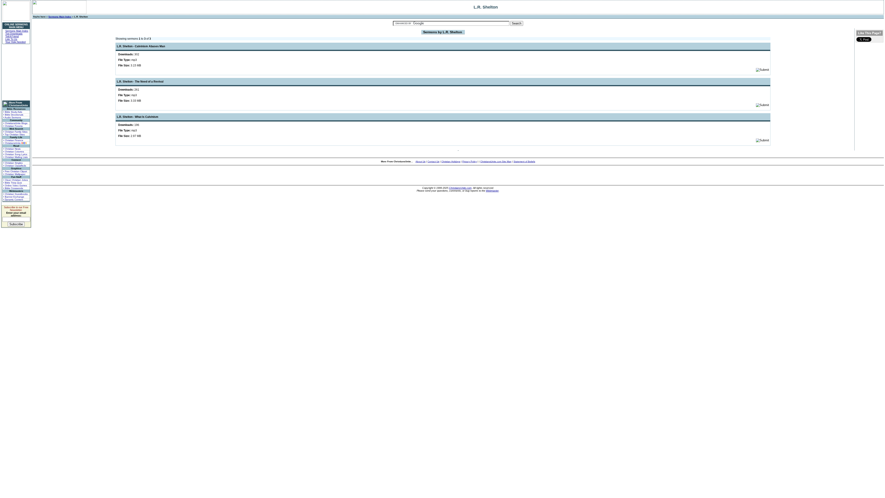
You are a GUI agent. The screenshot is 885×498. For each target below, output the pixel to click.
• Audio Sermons (12, 117)
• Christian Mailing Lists (15, 157)
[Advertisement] (16, 72)
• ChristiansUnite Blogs (15, 123)
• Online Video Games (15, 185)
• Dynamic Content (13, 199)
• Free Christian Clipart (15, 171)
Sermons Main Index (16, 31)
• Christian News (12, 149)
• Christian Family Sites (15, 131)
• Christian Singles (13, 163)
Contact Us (433, 161)
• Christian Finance (13, 140)
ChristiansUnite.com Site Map (495, 161)
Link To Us (11, 39)
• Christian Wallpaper (14, 174)
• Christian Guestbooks (15, 194)
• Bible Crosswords (13, 188)
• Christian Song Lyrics (15, 154)
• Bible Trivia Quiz (12, 182)
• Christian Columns (13, 151)
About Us (420, 161)
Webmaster (492, 190)
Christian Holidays (450, 161)
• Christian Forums (13, 126)
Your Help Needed (15, 42)
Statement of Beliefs (524, 161)
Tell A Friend (12, 36)
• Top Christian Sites (14, 134)
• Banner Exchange (13, 197)
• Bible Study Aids (12, 112)
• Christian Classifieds (14, 165)
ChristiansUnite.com (460, 188)
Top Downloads (14, 33)
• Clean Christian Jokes (15, 180)
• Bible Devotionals (13, 114)
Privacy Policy (469, 161)
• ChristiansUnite (15, 143)
